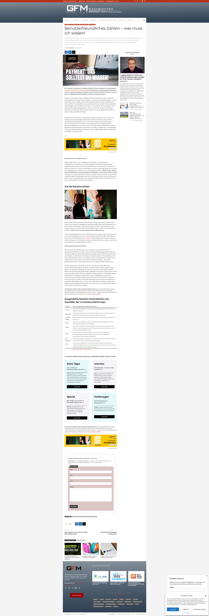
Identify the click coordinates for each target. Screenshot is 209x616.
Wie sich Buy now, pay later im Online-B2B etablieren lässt (76, 533)
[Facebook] (135, 1)
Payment (89, 516)
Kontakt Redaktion (91, 1)
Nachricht (72, 487)
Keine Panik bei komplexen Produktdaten (108, 533)
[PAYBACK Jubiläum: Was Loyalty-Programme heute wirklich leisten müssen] (124, 105)
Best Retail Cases (98, 606)
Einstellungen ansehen (200, 609)
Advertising (128, 602)
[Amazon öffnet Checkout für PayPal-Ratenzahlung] (108, 549)
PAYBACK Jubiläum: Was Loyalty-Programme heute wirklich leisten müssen (136, 105)
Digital (121, 599)
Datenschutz (127, 614)
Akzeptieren (173, 609)
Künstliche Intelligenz (109, 602)
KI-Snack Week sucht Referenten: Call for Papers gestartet (72, 558)
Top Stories (92, 24)
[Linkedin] (70, 52)
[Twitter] (140, 1)
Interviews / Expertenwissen (107, 20)
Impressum (119, 614)
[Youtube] (142, 1)
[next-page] (116, 540)
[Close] (207, 575)
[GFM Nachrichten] (104, 10)
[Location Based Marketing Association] (100, 576)
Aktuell (66, 20)
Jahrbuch (130, 20)
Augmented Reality (99, 604)
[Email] (73, 52)
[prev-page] (114, 540)
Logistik (135, 599)
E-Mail (71, 475)
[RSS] (137, 1)
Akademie (121, 20)
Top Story (94, 516)
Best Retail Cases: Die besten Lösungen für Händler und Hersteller (136, 584)
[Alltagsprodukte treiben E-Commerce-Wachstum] (91, 549)
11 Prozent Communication (80, 614)
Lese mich (77, 387)
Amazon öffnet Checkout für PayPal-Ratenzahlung (108, 557)
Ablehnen (185, 609)
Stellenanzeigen (109, 1)
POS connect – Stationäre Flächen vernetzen (117, 583)
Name (71, 469)
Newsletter (82, 1)
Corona (116, 606)
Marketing (93, 20)
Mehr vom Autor (81, 540)
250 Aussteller (87, 238)
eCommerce (75, 516)
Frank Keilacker (70, 47)
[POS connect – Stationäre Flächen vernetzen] (118, 576)
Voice (137, 604)
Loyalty (115, 599)
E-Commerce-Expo (84, 24)
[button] (206, 596)
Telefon (71, 481)
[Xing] (145, 1)
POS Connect (97, 602)
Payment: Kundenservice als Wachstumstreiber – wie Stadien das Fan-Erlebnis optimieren (137, 115)
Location (76, 20)
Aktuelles (71, 24)
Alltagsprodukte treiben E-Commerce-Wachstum (90, 557)
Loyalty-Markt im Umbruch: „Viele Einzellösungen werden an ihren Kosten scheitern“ (132, 77)
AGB (132, 614)
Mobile (95, 599)
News (66, 24)
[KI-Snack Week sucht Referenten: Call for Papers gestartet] (73, 549)
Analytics (119, 602)
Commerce (84, 20)
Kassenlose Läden (111, 604)
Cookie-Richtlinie (186, 613)
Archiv (117, 1)
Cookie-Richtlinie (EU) (140, 614)
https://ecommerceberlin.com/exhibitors (81, 349)
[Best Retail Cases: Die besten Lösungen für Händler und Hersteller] (136, 576)
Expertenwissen (82, 516)
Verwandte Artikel (70, 540)
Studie (101, 599)
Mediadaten (101, 1)
